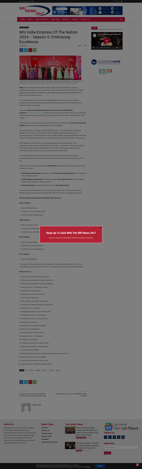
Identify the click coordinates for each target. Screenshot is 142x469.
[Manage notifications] (137, 464)
